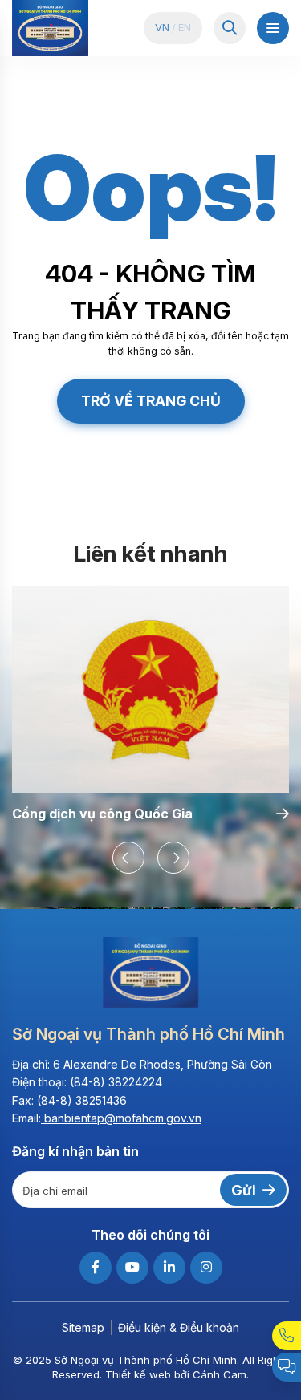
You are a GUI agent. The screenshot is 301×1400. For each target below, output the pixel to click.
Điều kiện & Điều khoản (178, 1327)
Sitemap (83, 1327)
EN (184, 28)
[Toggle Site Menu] (273, 28)
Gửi (243, 1190)
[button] (128, 858)
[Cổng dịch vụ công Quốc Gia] (150, 690)
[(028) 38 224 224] (286, 1335)
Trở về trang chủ (151, 400)
